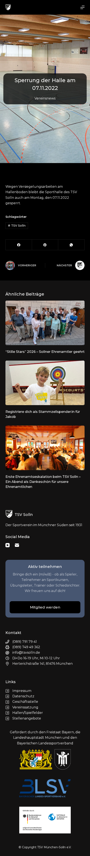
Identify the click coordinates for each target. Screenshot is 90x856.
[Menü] (82, 7)
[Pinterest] (45, 245)
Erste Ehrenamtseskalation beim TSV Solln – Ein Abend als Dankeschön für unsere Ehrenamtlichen (43, 482)
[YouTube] (7, 545)
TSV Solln (17, 225)
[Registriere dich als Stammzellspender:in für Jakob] (45, 383)
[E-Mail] (17, 545)
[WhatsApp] (71, 245)
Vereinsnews (45, 98)
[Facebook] (19, 245)
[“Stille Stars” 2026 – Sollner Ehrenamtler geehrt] (45, 323)
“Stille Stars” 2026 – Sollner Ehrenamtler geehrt (45, 352)
